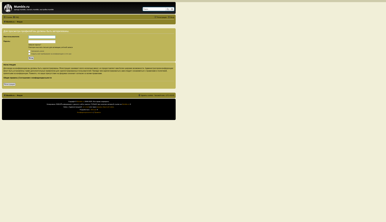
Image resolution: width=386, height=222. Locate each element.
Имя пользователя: (11, 36)
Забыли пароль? (34, 45)
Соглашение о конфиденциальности (35, 78)
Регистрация (9, 84)
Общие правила (10, 78)
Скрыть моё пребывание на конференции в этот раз (51, 54)
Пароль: (6, 41)
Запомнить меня (37, 51)
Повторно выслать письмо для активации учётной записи (50, 47)
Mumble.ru (80, 101)
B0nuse (93, 109)
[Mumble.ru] (8, 7)
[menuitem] (16, 17)
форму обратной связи (105, 107)
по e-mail (86, 107)
